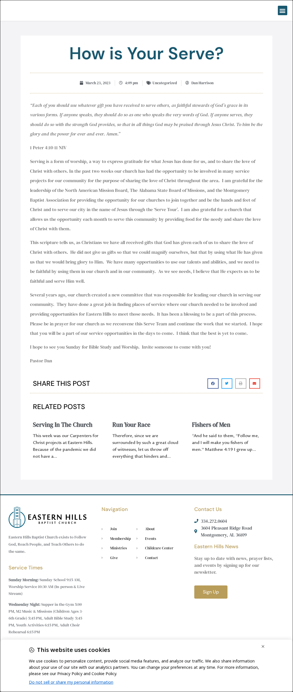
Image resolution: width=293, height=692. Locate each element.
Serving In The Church (62, 424)
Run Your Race (131, 424)
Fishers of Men (211, 424)
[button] (282, 10)
